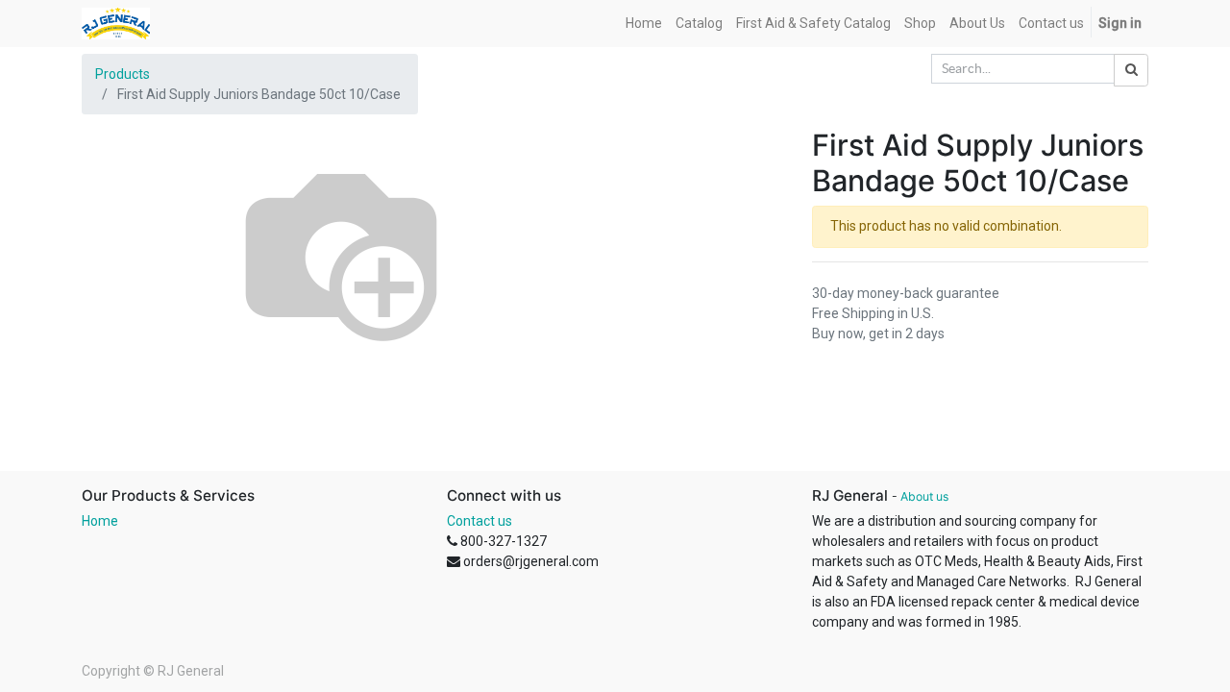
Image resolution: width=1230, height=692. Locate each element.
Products (122, 74)
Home (100, 521)
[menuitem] (644, 23)
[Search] (1131, 70)
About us (924, 496)
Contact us (479, 521)
